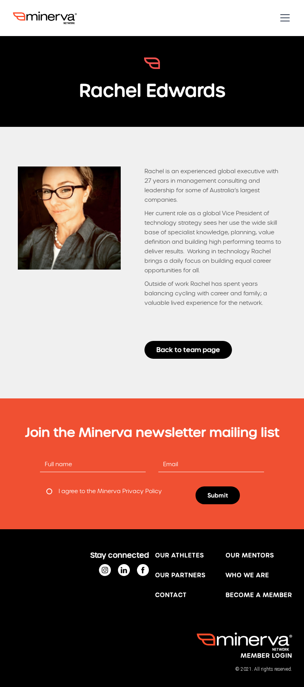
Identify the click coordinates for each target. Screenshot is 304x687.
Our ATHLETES (179, 555)
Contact (171, 595)
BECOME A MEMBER (259, 595)
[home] (45, 17)
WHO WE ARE (247, 575)
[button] (283, 17)
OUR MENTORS (250, 555)
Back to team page (188, 350)
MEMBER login (266, 656)
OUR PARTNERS (180, 575)
